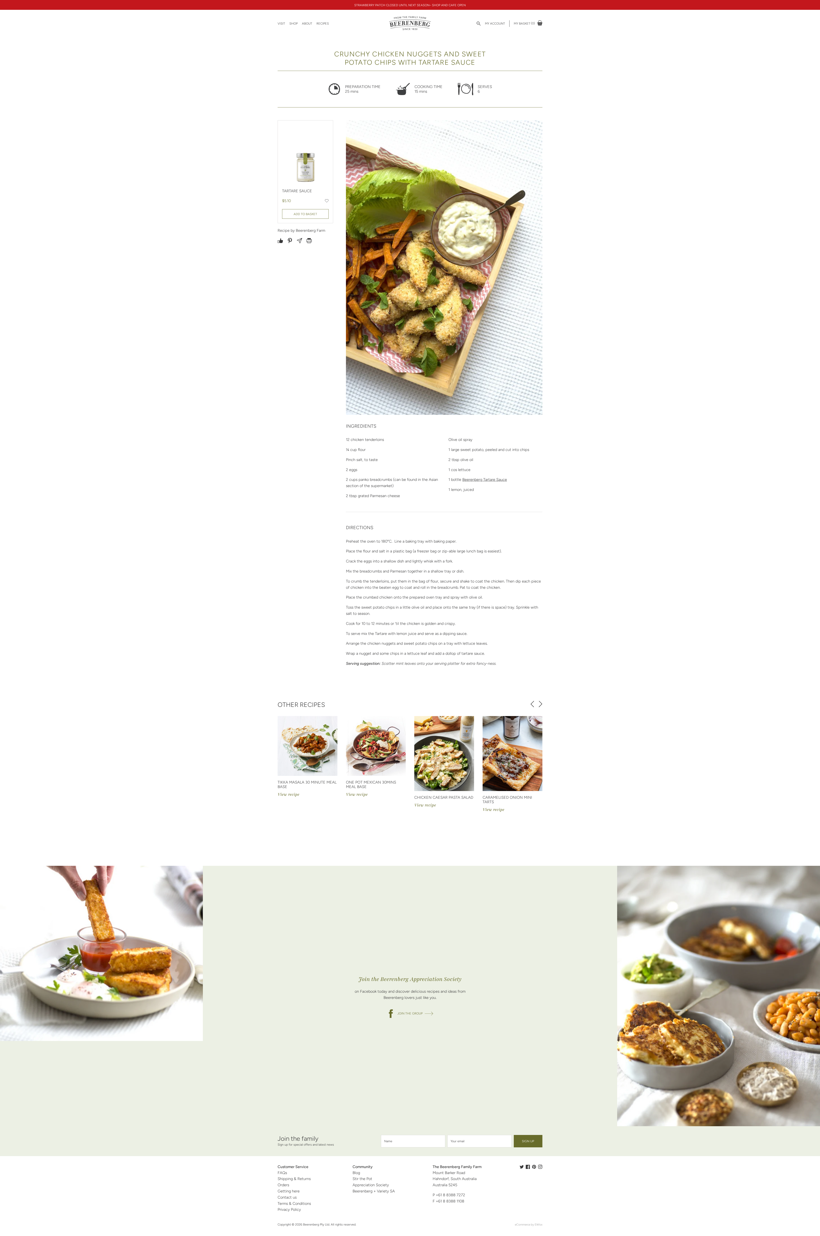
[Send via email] (299, 240)
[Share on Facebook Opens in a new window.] (280, 240)
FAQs (282, 1172)
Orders (283, 1185)
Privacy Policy (289, 1209)
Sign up (528, 1141)
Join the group (410, 1013)
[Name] (413, 1141)
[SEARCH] (479, 24)
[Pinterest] (534, 1167)
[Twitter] (522, 1167)
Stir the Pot (362, 1178)
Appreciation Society (371, 1185)
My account (495, 23)
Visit (281, 23)
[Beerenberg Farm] (410, 23)
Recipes (322, 23)
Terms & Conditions (294, 1203)
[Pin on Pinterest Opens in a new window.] (290, 240)
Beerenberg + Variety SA (374, 1191)
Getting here (289, 1191)
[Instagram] (540, 1167)
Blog (356, 1172)
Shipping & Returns (294, 1178)
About (307, 23)
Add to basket (305, 214)
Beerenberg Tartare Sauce (484, 479)
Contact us (287, 1197)
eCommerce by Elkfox (528, 1224)
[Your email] (479, 1141)
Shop (293, 23)
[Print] (309, 240)
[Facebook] (528, 1167)
